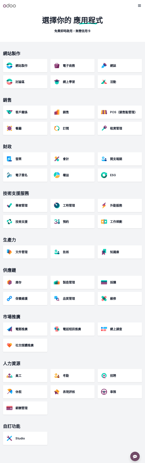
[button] (139, 5)
